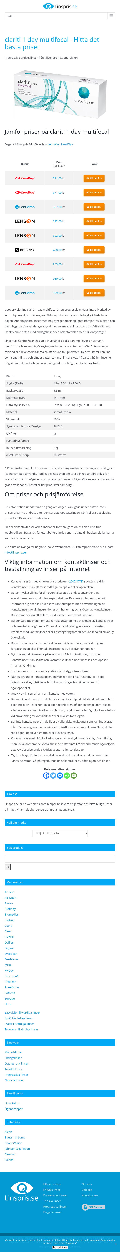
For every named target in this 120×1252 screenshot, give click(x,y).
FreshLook (11, 959)
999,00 (57, 293)
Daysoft (10, 948)
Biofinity (10, 909)
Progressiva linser (16, 1075)
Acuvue (9, 892)
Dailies (9, 942)
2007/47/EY (76, 581)
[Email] (74, 775)
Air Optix (10, 897)
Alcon (8, 1132)
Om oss (87, 1184)
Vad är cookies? (69, 1243)
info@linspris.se (15, 552)
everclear (11, 954)
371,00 (57, 178)
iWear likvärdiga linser (19, 1024)
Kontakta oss (90, 1195)
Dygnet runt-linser (16, 1063)
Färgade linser (14, 1080)
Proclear (10, 982)
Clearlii (9, 937)
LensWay (54, 144)
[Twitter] (53, 775)
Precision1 (11, 976)
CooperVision (13, 1143)
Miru (8, 965)
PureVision (12, 987)
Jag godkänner (60, 1247)
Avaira (9, 903)
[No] (116, 1244)
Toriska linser (13, 1069)
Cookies (87, 1190)
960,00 (57, 278)
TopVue (10, 998)
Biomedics (12, 914)
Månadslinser (13, 1052)
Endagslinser (13, 1058)
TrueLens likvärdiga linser (21, 1029)
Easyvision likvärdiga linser (22, 1012)
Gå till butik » (94, 178)
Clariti (8, 926)
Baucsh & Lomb (15, 1137)
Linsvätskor (12, 1103)
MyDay (9, 970)
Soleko (9, 1160)
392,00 (57, 221)
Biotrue (9, 920)
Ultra (8, 1004)
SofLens (10, 993)
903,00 (57, 264)
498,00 (57, 250)
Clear (8, 931)
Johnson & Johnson (17, 1148)
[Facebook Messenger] (60, 775)
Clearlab (10, 1154)
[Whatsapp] (67, 775)
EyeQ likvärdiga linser (19, 1018)
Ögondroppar (13, 1109)
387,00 (57, 207)
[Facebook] (46, 775)
